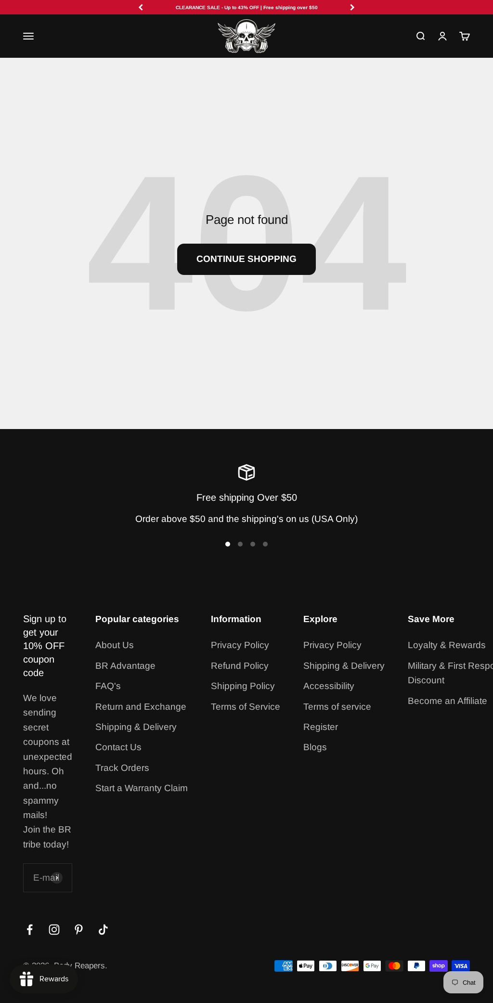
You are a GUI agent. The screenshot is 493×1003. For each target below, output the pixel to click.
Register (320, 727)
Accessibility (328, 686)
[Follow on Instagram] (54, 929)
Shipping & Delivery (136, 727)
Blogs (315, 747)
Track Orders (122, 768)
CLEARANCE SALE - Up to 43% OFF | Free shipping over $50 (247, 7)
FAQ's (108, 686)
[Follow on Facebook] (29, 929)
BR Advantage (125, 666)
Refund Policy (240, 666)
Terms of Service (245, 707)
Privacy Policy (240, 645)
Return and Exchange (140, 707)
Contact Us (118, 747)
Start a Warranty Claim (141, 788)
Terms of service (337, 707)
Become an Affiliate (447, 701)
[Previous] (140, 7)
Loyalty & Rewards (447, 645)
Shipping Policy (243, 686)
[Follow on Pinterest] (78, 929)
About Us (114, 645)
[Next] (352, 7)
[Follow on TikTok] (103, 929)
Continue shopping (246, 259)
